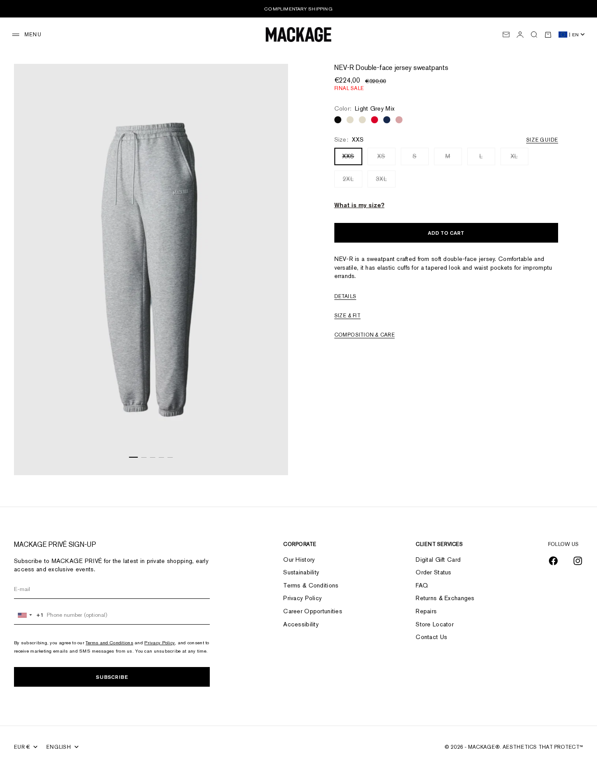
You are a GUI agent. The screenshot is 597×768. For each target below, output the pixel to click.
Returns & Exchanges (445, 598)
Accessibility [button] (301, 624)
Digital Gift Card (438, 559)
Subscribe (112, 677)
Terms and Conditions (109, 642)
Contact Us (431, 637)
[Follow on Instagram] (578, 561)
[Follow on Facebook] (553, 561)
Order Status (433, 572)
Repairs (426, 611)
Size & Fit (347, 315)
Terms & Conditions (310, 585)
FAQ (422, 585)
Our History (299, 559)
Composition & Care (364, 334)
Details (345, 296)
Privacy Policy (159, 642)
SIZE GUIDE (542, 140)
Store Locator (435, 624)
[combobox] (29, 615)
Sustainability (301, 572)
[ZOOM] (270, 457)
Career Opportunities (312, 611)
